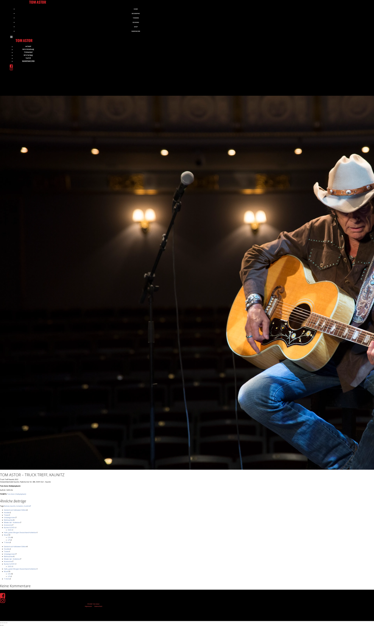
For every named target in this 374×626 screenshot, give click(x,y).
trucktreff (27, 506)
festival (6, 506)
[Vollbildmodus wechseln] (3, 622)
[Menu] (134, 36)
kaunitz (12, 506)
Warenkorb (135, 31)
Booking (136, 22)
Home (136, 9)
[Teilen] (4, 622)
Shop (136, 27)
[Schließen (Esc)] (6, 622)
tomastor (19, 506)
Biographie (136, 13)
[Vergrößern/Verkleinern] (1, 622)
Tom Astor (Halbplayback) (16, 494)
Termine (136, 18)
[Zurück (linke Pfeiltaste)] (1, 625)
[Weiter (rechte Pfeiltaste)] (3, 625)
